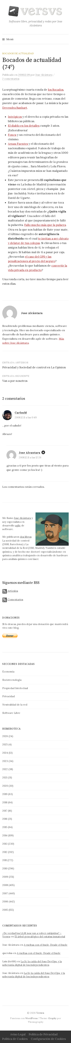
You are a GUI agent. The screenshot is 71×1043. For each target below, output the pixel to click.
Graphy (52, 1018)
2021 (4, 777)
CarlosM (21, 413)
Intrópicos (15, 117)
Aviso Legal (17, 1034)
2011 (4, 860)
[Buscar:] (66, 39)
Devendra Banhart (14, 108)
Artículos (12, 590)
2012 (4, 852)
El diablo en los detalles (23, 125)
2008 (5, 885)
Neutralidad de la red (14, 704)
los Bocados (55, 89)
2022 (5, 769)
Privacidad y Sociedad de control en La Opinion (34, 367)
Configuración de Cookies (48, 1039)
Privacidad (8, 696)
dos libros (25, 536)
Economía (8, 671)
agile (18, 525)
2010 (4, 868)
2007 (5, 893)
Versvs (40, 1012)
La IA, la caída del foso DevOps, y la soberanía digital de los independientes (32, 963)
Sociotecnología (11, 679)
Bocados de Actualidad (18, 53)
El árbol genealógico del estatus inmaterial (40, 936)
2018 (4, 802)
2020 (5, 785)
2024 (5, 752)
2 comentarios (10, 78)
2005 (5, 909)
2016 (4, 818)
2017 (4, 810)
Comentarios (15, 599)
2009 (5, 876)
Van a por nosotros (14, 381)
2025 (5, 744)
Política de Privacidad (43, 1034)
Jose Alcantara (29, 453)
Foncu (12, 135)
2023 (5, 761)
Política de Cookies (15, 1039)
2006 (5, 901)
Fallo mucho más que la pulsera (45, 225)
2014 (4, 835)
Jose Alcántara (22, 518)
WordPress (31, 1018)
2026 (5, 736)
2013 (4, 843)
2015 (4, 827)
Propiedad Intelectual (15, 688)
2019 (4, 794)
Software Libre (11, 712)
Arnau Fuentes (18, 144)
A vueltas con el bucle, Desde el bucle (45, 944)
